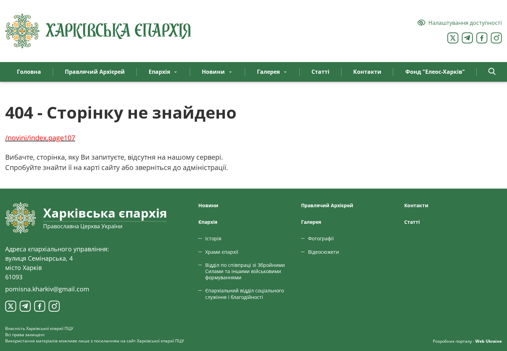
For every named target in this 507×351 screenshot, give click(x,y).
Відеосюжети (323, 252)
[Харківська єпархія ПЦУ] (98, 31)
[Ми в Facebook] (481, 37)
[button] (492, 72)
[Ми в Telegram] (467, 37)
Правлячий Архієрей (327, 205)
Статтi (412, 222)
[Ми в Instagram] (496, 37)
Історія (213, 238)
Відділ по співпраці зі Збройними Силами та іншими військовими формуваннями (245, 271)
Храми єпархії (221, 252)
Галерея (311, 222)
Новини (208, 205)
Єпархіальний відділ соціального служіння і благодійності (244, 293)
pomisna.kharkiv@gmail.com (47, 289)
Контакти (416, 205)
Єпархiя (207, 222)
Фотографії (321, 238)
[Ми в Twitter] (452, 37)
